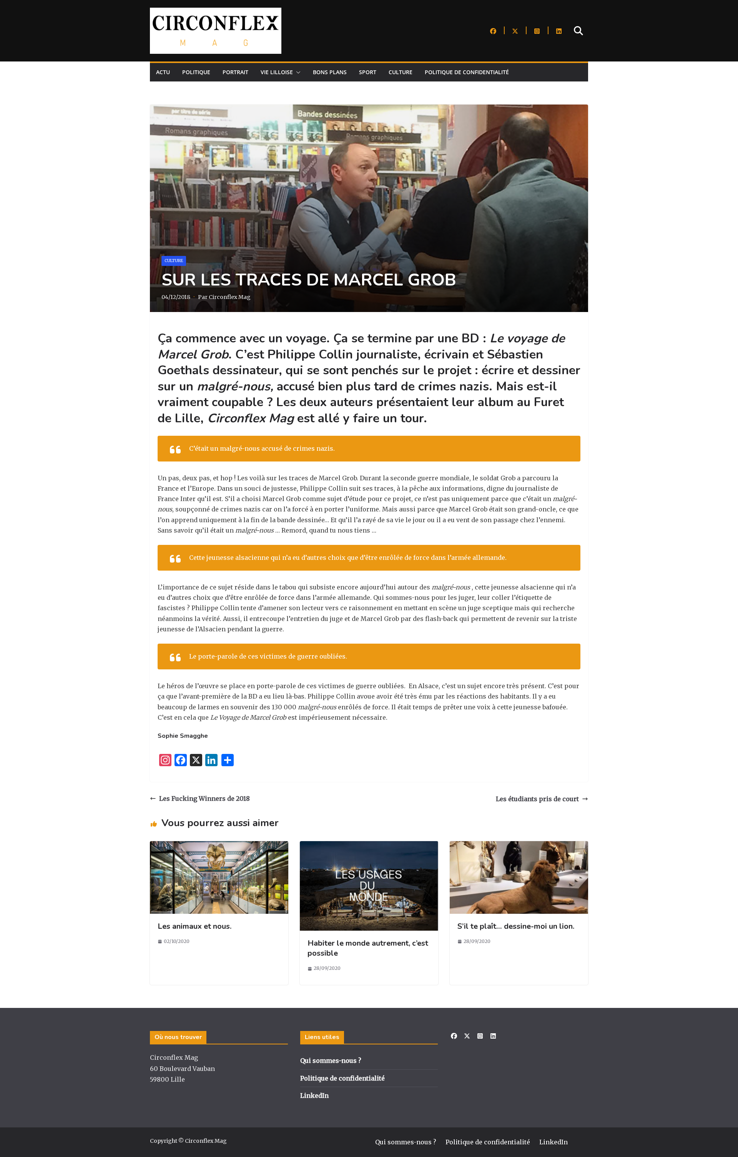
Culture (400, 72)
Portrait (235, 72)
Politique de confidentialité (467, 72)
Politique (196, 72)
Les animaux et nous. (194, 926)
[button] (297, 72)
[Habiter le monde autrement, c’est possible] (369, 846)
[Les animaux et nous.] (219, 846)
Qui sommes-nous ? (330, 1060)
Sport (367, 72)
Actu (163, 72)
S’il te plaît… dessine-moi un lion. (515, 926)
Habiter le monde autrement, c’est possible (368, 948)
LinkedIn (314, 1095)
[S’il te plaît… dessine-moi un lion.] (519, 846)
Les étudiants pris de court (537, 799)
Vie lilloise (277, 72)
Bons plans (330, 72)
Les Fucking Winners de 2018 (204, 798)
